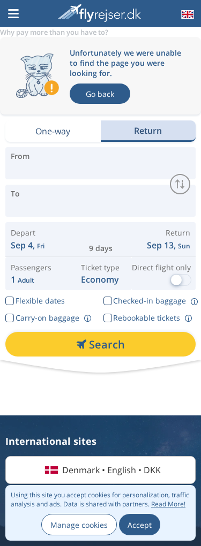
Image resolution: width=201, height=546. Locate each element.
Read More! (168, 504)
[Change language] (186, 14)
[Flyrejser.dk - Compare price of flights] (99, 13)
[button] (13, 14)
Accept (140, 525)
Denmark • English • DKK (111, 470)
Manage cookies (79, 525)
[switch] (180, 184)
